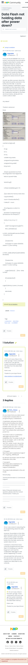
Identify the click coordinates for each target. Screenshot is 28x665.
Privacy (7, 646)
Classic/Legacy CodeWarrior (7, 9)
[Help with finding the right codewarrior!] (18, 396)
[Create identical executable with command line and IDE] (21, 396)
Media (10, 636)
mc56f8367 (15, 323)
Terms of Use (12, 646)
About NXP (6, 634)
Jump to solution (10, 47)
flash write (7, 323)
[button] (17, 55)
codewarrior (8, 321)
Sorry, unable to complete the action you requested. (13, 660)
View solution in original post (13, 376)
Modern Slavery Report (10, 648)
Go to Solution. (13, 304)
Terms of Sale (19, 646)
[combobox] (14, 29)
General (12, 311)
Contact (17, 636)
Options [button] (22, 36)
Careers (14, 634)
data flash (16, 321)
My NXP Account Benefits (14, 638)
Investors (21, 634)
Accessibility (20, 648)
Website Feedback (14, 650)
